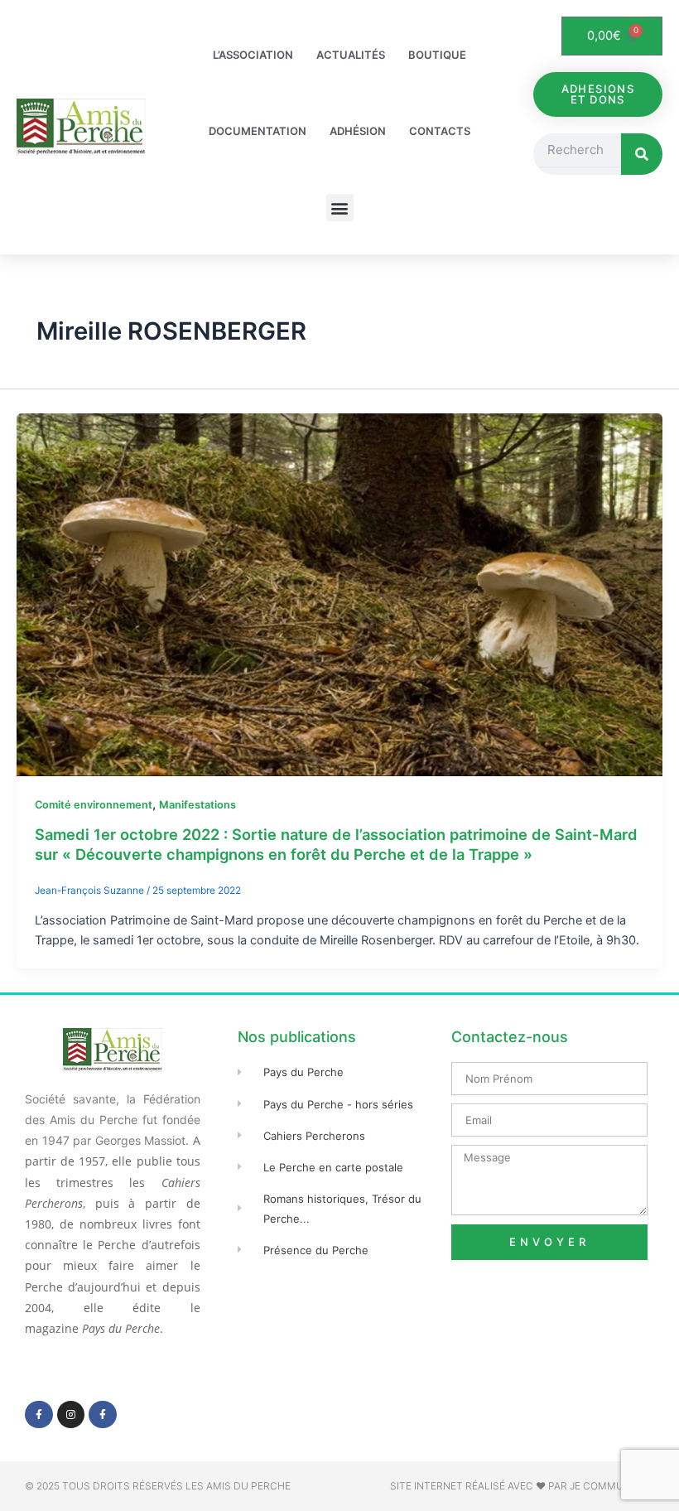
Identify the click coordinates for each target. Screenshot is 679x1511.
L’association (253, 54)
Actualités (350, 54)
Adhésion (358, 131)
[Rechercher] (641, 154)
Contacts (439, 131)
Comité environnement (93, 805)
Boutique (437, 54)
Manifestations (197, 805)
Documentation (257, 131)
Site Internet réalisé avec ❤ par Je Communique (522, 1486)
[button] (340, 207)
